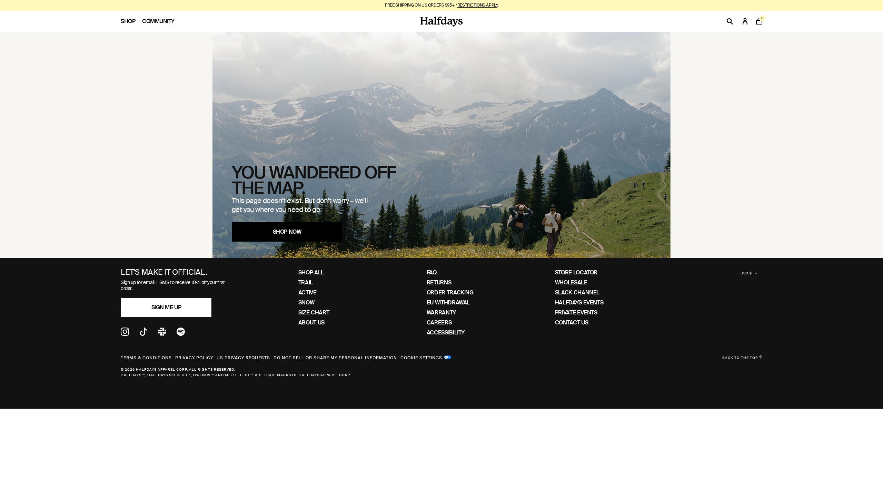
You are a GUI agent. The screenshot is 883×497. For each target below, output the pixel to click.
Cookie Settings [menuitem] (421, 357)
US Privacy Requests (243, 358)
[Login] (745, 21)
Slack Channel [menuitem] (577, 292)
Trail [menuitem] (305, 282)
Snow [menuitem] (306, 302)
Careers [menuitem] (439, 322)
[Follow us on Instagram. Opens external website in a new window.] (125, 334)
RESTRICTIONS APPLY (477, 5)
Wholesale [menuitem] (571, 282)
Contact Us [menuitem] (571, 322)
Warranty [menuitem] (441, 312)
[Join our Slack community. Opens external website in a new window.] (162, 334)
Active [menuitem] (307, 292)
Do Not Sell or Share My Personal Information (335, 358)
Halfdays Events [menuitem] (579, 302)
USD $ (746, 273)
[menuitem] (131, 21)
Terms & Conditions (146, 358)
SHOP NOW (287, 231)
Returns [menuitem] (439, 282)
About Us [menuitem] (311, 322)
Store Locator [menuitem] (576, 272)
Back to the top (740, 357)
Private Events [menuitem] (576, 312)
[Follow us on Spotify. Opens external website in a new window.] (181, 334)
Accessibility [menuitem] (446, 332)
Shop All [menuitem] (311, 272)
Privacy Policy (194, 358)
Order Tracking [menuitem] (450, 292)
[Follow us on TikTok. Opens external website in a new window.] (143, 334)
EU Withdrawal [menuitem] (448, 302)
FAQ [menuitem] (432, 272)
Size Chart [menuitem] (313, 312)
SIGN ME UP (166, 307)
